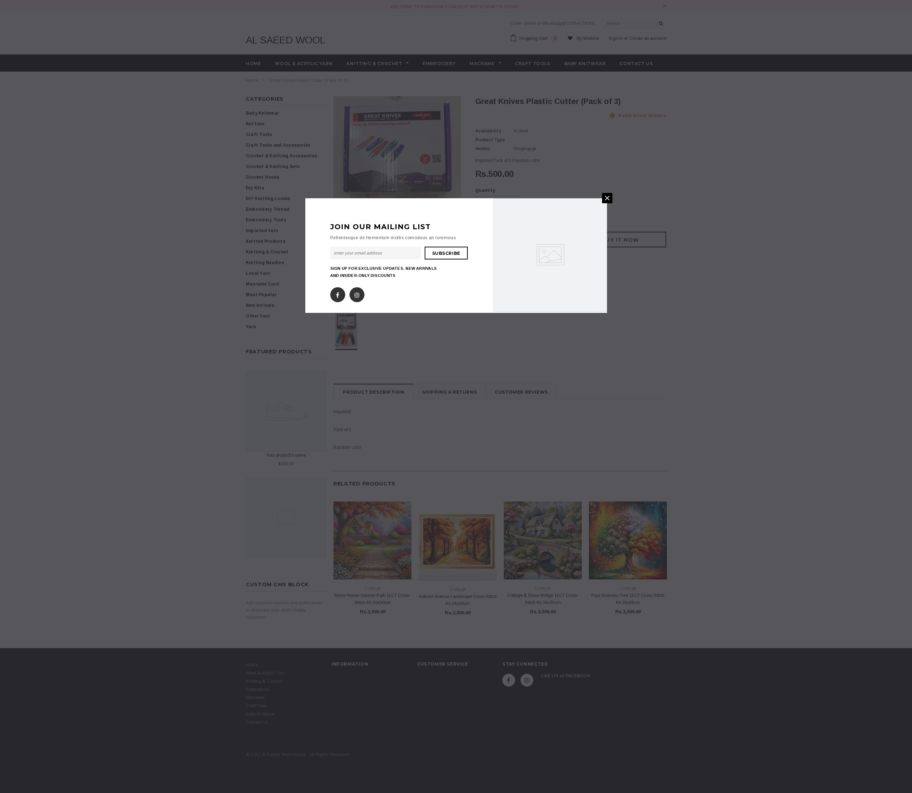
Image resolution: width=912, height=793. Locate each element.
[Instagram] (356, 293)
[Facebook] (337, 293)
